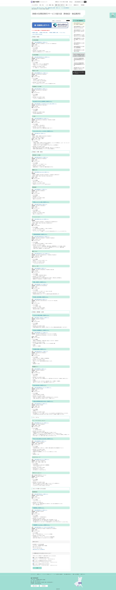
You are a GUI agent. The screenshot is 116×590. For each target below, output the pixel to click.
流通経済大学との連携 (51, 7)
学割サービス (58, 7)
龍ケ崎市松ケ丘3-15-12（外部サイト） (42, 459)
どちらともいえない (43, 559)
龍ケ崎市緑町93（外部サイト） (40, 268)
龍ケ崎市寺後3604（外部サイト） (41, 299)
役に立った (36, 559)
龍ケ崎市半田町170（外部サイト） (41, 88)
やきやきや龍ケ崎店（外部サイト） (41, 315)
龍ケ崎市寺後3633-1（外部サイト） (41, 351)
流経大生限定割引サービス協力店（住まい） (79, 43)
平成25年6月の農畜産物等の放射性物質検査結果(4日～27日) (79, 59)
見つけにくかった (54, 565)
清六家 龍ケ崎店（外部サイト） (40, 297)
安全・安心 (42, 5)
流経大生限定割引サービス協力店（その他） (79, 50)
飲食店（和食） (35, 32)
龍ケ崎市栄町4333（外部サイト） (41, 403)
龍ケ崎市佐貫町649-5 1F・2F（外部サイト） (43, 387)
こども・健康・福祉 (50, 5)
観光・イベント (69, 5)
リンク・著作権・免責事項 (57, 574)
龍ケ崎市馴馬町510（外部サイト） (41, 42)
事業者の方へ (76, 5)
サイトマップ (33, 574)
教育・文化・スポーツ (59, 5)
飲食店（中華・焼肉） (44, 32)
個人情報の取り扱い (67, 574)
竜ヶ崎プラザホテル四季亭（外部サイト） (42, 101)
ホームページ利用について (47, 574)
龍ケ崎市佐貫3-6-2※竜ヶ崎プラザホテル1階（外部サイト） (46, 103)
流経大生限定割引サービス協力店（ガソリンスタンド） (79, 27)
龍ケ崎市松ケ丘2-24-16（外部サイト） (42, 172)
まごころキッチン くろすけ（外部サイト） (43, 131)
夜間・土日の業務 (76, 574)
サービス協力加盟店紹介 (65, 7)
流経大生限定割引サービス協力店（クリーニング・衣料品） (79, 35)
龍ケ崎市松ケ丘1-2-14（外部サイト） (42, 219)
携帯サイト (39, 574)
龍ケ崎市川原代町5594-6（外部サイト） (42, 236)
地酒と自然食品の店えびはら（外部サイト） (43, 401)
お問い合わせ (35, 585)
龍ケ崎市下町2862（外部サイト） (41, 204)
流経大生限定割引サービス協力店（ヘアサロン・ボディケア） (79, 31)
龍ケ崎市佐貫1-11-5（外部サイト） (41, 332)
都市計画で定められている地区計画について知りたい (79, 68)
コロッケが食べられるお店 (37, 34)
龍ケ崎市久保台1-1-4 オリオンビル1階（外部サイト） (45, 527)
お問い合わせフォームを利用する (39, 549)
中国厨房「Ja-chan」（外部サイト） (41, 525)
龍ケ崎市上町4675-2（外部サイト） (41, 157)
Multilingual (70, 1)
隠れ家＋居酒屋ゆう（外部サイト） (41, 330)
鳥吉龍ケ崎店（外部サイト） (39, 349)
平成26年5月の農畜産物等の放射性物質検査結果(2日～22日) (79, 64)
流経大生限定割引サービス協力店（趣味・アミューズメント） (79, 39)
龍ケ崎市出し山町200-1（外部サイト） (42, 317)
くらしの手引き (35, 5)
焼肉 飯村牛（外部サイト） (39, 282)
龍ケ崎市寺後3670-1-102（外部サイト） (42, 253)
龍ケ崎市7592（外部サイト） (40, 133)
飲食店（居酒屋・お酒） (54, 32)
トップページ (34, 7)
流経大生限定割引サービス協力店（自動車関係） (79, 47)
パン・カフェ (62, 32)
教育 (46, 7)
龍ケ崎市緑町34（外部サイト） (40, 368)
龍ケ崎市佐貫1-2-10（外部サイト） (41, 284)
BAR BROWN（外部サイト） (39, 385)
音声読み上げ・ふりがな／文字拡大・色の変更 (61, 1)
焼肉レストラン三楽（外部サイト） (41, 202)
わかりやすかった (37, 562)
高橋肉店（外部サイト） (38, 507)
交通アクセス (83, 574)
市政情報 (82, 5)
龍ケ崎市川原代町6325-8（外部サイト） (42, 57)
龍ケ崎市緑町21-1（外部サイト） (41, 189)
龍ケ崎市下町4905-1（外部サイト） (41, 494)
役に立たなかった (51, 559)
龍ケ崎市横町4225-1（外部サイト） (41, 72)
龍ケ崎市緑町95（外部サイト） (40, 441)
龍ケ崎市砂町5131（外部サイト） (41, 510)
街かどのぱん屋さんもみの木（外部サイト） (43, 438)
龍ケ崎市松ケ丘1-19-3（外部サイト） (42, 422)
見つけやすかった (37, 565)
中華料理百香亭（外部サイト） (40, 234)
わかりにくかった (54, 562)
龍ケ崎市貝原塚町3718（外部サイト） (42, 118)
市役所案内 (44, 585)
